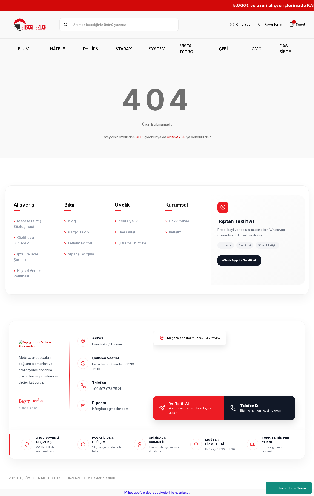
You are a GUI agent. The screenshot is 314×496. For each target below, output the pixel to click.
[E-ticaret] (156, 492)
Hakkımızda (179, 221)
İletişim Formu (80, 243)
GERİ (139, 137)
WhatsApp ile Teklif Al (239, 260)
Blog (72, 221)
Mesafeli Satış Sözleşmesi (28, 224)
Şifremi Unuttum (132, 243)
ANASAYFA (176, 137)
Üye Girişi (126, 232)
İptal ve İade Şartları (26, 257)
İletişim (175, 232)
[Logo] (30, 24)
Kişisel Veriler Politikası (27, 273)
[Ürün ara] (65, 24)
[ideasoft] (133, 492)
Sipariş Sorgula (81, 254)
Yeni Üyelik (128, 221)
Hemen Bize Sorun (292, 488)
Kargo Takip (78, 232)
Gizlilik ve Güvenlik (24, 240)
